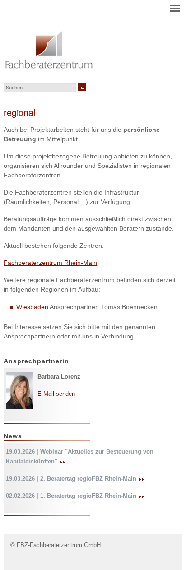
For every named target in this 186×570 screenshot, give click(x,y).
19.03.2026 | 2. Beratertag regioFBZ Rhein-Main (72, 478)
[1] (82, 87)
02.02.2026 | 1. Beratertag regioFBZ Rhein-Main (72, 495)
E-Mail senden (56, 393)
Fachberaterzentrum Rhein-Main (50, 262)
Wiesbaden (32, 306)
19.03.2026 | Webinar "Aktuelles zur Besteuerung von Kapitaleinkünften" (79, 456)
